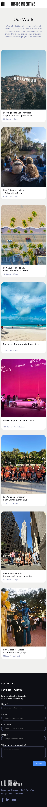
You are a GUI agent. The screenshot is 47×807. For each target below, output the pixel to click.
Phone (4, 734)
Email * (4, 714)
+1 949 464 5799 (27, 790)
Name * (4, 704)
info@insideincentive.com (12, 794)
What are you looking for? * (14, 745)
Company (6, 724)
